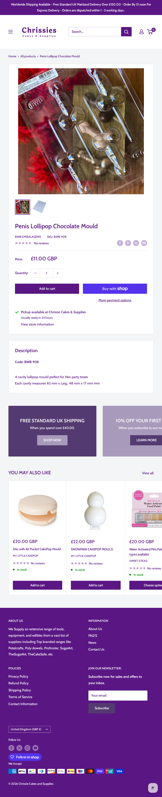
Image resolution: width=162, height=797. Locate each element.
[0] (150, 31)
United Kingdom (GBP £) (26, 729)
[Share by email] (144, 243)
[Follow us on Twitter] (19, 748)
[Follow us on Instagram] (27, 748)
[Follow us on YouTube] (35, 748)
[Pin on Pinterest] (128, 243)
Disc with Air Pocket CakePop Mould (37, 549)
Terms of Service (20, 697)
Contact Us (96, 649)
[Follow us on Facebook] (11, 748)
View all (148, 473)
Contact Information (23, 704)
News (92, 643)
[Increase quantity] (57, 273)
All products (28, 56)
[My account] (141, 31)
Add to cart (47, 289)
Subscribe (102, 708)
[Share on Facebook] (120, 243)
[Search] (126, 31)
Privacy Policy (18, 676)
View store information (37, 324)
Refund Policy (18, 683)
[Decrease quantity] (35, 273)
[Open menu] (10, 31)
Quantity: (21, 273)
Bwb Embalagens (28, 237)
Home (12, 56)
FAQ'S (92, 636)
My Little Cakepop (25, 555)
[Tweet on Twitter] (136, 243)
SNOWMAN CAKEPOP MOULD (92, 549)
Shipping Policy (19, 690)
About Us (95, 629)
